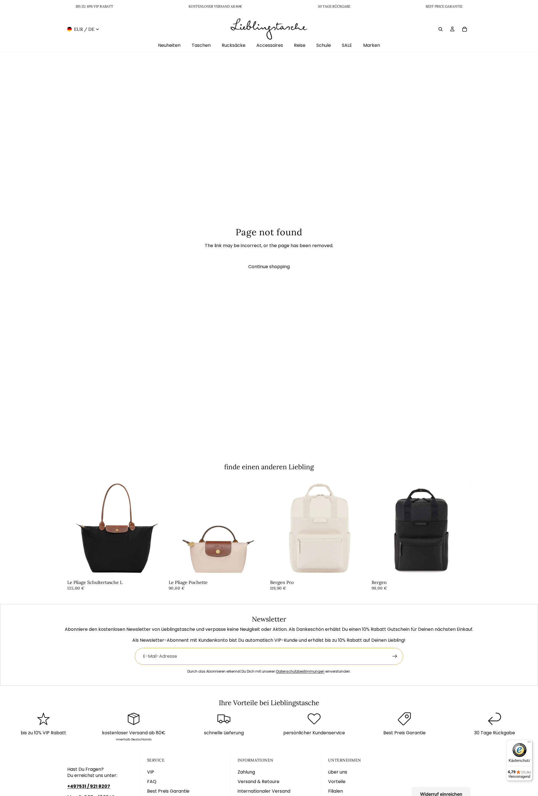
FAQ (151, 781)
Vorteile (336, 781)
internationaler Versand (264, 791)
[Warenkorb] (464, 29)
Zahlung (246, 772)
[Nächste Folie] (158, 528)
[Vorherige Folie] (75, 528)
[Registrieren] (395, 656)
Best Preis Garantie (168, 791)
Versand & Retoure (258, 781)
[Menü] (529, 743)
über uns (337, 772)
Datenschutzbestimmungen (300, 671)
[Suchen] (440, 29)
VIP (150, 772)
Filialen (335, 791)
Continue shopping (269, 266)
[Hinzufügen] (158, 569)
